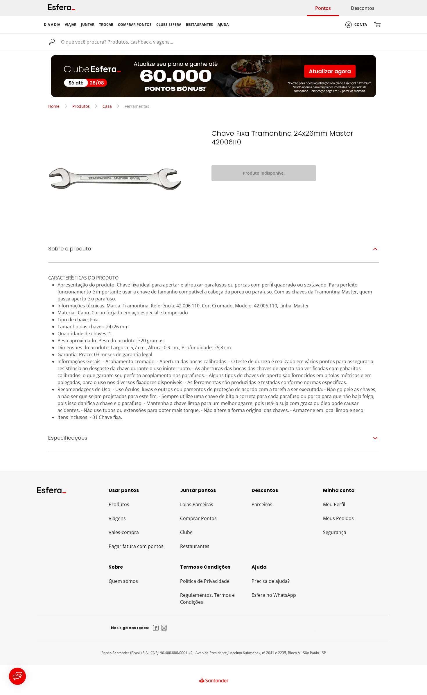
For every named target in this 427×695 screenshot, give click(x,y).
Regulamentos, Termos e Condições (207, 598)
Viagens (117, 518)
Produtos (81, 106)
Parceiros (262, 504)
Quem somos (123, 581)
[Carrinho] (377, 25)
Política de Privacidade (204, 581)
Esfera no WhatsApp (274, 595)
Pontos (323, 8)
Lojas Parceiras (196, 504)
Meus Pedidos (338, 518)
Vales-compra (124, 532)
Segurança (334, 532)
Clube (186, 532)
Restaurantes (194, 546)
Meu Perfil (334, 504)
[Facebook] (155, 627)
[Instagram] (164, 627)
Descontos (362, 8)
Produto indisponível (264, 173)
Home (54, 106)
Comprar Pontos (198, 518)
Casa (107, 106)
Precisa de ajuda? (271, 581)
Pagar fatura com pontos (136, 546)
